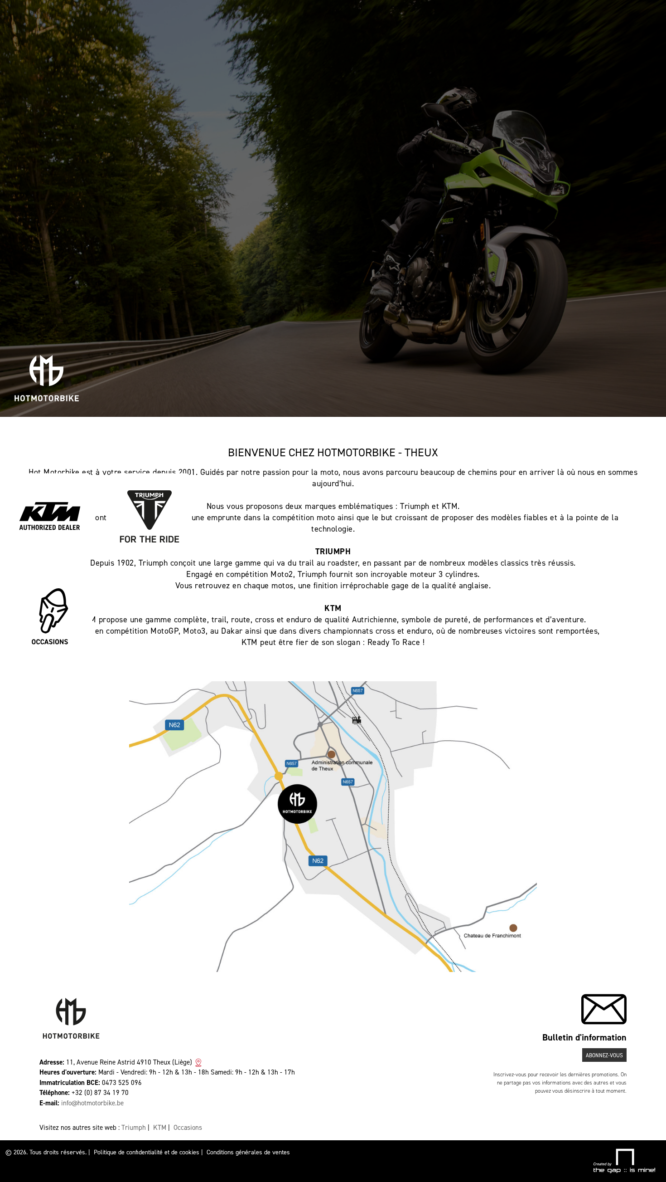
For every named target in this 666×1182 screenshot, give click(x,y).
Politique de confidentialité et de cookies (146, 1152)
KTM (159, 1127)
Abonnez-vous (604, 1055)
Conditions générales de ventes (248, 1152)
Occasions (188, 1127)
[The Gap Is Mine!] (624, 1160)
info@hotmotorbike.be (92, 1103)
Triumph (133, 1127)
